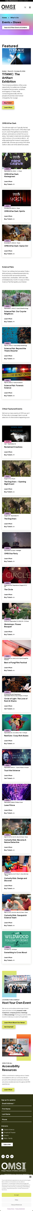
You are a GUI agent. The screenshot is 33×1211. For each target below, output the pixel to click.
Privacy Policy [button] (10, 1208)
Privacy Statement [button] (20, 1208)
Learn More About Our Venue (14, 1023)
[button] (30, 1177)
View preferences (16, 1204)
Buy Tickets (10, 184)
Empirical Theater (9, 1132)
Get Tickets (8, 709)
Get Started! (8, 1027)
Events (6, 1135)
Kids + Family (8, 1138)
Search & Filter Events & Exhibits (15, 27)
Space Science (9, 1129)
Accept (16, 1195)
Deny (16, 1200)
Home (4, 18)
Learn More (9, 107)
